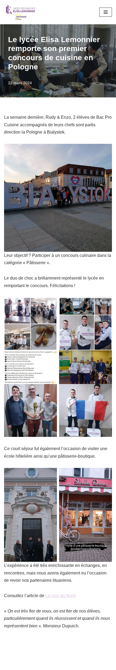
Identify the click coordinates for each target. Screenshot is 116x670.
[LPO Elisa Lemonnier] (20, 12)
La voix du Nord (60, 595)
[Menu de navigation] (105, 12)
